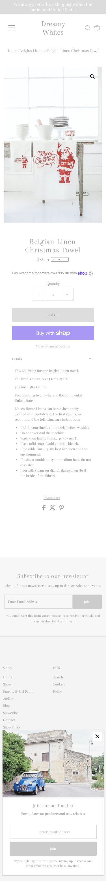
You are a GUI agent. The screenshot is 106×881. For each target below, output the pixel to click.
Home (12, 50)
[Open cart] (97, 28)
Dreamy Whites (53, 27)
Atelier (8, 698)
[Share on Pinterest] (61, 509)
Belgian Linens (32, 50)
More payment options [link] (53, 346)
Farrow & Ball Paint (18, 691)
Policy (57, 691)
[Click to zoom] (92, 76)
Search (58, 677)
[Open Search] (87, 27)
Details (17, 359)
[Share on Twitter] (53, 509)
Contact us (52, 498)
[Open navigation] (16, 28)
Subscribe (10, 712)
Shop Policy (12, 727)
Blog (6, 705)
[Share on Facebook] (44, 509)
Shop (7, 684)
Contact (9, 720)
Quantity (53, 283)
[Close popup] (97, 736)
